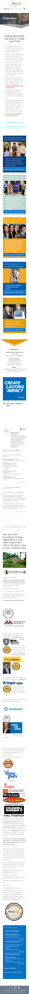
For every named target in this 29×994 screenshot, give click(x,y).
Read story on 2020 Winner (14, 330)
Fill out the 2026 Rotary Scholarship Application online (14, 127)
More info (21, 938)
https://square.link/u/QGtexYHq (11, 846)
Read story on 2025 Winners (14, 169)
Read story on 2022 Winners (14, 255)
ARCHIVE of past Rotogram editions (13, 972)
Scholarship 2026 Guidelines (14, 122)
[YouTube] (19, 988)
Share (25, 483)
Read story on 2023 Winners (14, 212)
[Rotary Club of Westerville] (7, 431)
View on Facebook (19, 483)
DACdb (20, 992)
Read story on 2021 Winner (14, 292)
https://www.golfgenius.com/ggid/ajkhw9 (13, 591)
